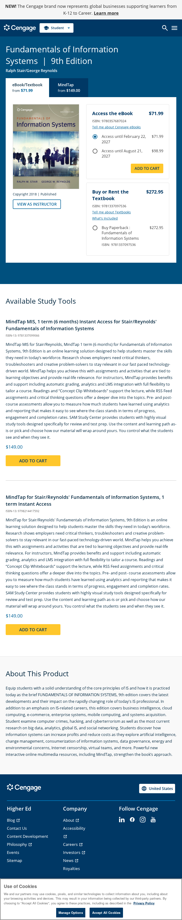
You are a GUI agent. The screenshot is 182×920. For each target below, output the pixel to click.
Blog (11, 820)
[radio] (95, 137)
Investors (72, 852)
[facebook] (132, 819)
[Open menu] (174, 28)
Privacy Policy (144, 903)
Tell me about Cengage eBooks (116, 127)
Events (13, 852)
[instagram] (143, 819)
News (68, 860)
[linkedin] (122, 819)
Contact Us (17, 828)
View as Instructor (37, 204)
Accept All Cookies (106, 912)
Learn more (106, 13)
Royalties (71, 868)
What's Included (105, 218)
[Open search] (165, 28)
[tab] (28, 87)
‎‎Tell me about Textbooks (111, 212)
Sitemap (14, 860)
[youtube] (153, 819)
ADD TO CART (147, 168)
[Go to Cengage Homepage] (20, 27)
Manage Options (71, 912)
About (69, 820)
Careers (71, 844)
